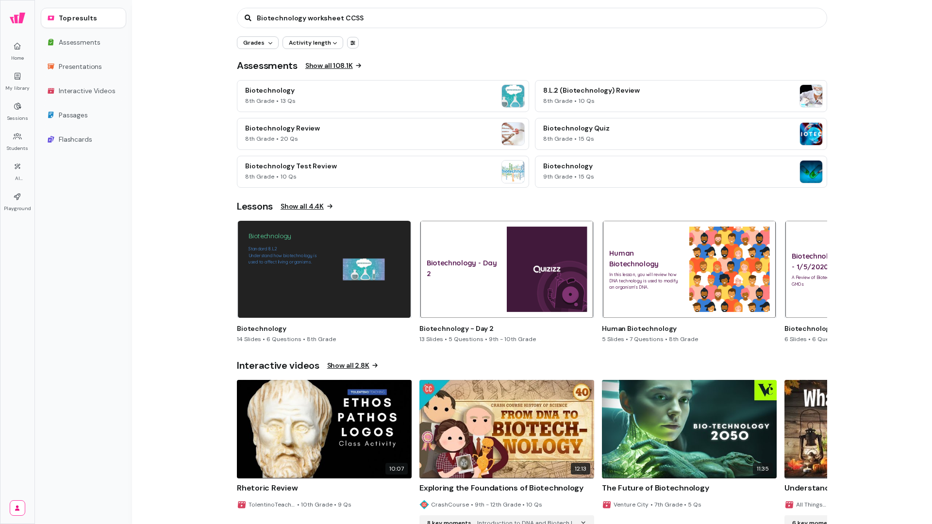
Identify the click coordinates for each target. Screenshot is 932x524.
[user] (17, 508)
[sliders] (353, 43)
